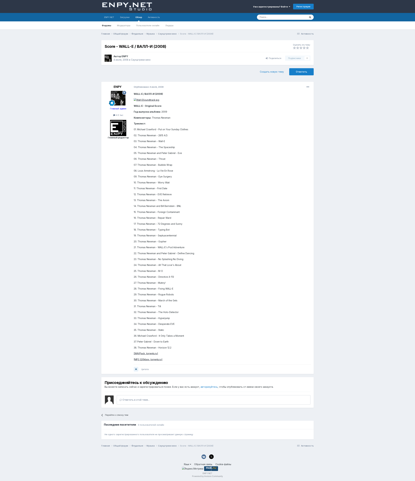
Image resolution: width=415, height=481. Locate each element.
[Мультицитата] (136, 369)
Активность (154, 17)
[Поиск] (310, 17)
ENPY (125, 56)
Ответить (301, 71)
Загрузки (125, 17)
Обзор (138, 17)
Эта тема (298, 17)
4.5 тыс (119, 115)
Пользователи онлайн (147, 25)
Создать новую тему (272, 71)
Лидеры (169, 25)
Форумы (106, 25)
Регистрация (303, 6)
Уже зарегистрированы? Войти (271, 6)
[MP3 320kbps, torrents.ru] (148, 359)
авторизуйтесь (209, 386)
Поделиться (274, 58)
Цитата (145, 369)
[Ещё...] (308, 87)
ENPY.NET (109, 17)
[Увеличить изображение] (146, 99)
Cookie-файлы (223, 464)
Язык (187, 464)
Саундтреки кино (141, 59)
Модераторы (123, 25)
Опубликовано (149, 87)
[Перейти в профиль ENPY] (108, 58)
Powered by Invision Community (207, 476)
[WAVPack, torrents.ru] (146, 353)
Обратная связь (203, 464)
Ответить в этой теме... (135, 399)
